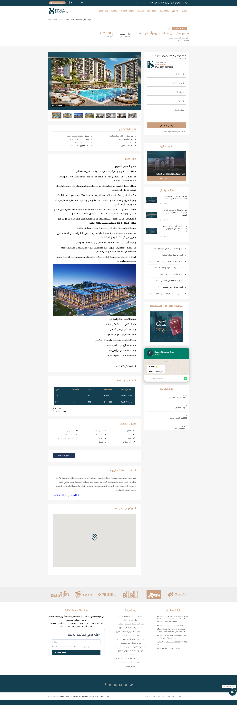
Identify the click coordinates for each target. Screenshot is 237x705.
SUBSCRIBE (61, 652)
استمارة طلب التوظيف (152, 696)
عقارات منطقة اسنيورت (166, 178)
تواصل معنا (166, 696)
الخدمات (140, 11)
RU (78, 3)
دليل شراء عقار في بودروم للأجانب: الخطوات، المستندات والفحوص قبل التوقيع (175, 212)
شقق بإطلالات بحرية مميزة (173, 274)
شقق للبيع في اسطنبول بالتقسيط (171, 267)
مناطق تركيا (152, 11)
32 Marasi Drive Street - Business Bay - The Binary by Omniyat (171, 630)
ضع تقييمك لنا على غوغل (180, 696)
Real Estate (160, 65)
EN (73, 3)
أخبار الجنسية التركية (130, 654)
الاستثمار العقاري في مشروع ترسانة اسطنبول (130, 646)
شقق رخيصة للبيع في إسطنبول (172, 280)
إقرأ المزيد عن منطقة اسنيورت (66, 495)
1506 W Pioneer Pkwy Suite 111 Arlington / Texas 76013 (172, 637)
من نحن (175, 11)
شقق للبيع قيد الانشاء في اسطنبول (130, 627)
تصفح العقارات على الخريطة (130, 662)
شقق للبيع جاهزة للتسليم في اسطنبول (130, 623)
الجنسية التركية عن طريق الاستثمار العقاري (130, 631)
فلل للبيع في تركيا (130, 620)
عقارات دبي (185, 2)
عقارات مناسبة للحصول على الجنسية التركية (131, 658)
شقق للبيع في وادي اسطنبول (172, 287)
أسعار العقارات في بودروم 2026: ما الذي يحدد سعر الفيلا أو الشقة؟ (175, 197)
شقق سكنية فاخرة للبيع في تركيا (130, 616)
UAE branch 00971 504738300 (168, 648)
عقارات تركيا (164, 11)
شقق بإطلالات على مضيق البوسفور (170, 248)
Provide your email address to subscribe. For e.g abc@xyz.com (73, 647)
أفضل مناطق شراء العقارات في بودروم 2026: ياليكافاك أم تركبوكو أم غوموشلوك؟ (173, 229)
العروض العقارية (127, 11)
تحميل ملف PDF (64, 455)
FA (82, 3)
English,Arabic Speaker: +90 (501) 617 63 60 (172, 643)
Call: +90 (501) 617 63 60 (164, 66)
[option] (94, 81)
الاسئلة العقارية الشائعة (144, 2)
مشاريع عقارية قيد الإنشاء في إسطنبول (169, 293)
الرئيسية (184, 11)
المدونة (114, 11)
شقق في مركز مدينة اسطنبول (172, 254)
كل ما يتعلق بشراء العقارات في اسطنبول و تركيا (130, 639)
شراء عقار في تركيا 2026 (130, 635)
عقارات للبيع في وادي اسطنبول (130, 643)
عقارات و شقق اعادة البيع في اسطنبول (130, 650)
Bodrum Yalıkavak (176, 625)
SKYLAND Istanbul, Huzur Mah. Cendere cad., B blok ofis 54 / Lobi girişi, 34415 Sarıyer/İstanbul (172, 619)
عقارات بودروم (131, 666)
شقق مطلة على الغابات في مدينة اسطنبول (168, 261)
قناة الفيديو (103, 11)
